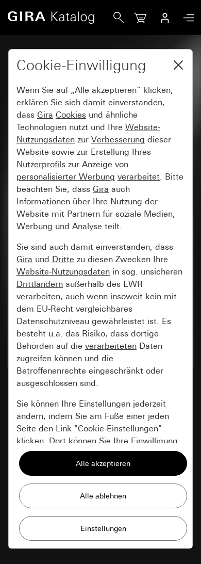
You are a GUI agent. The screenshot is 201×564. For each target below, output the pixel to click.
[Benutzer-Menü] (165, 17)
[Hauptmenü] (186, 17)
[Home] (60, 17)
